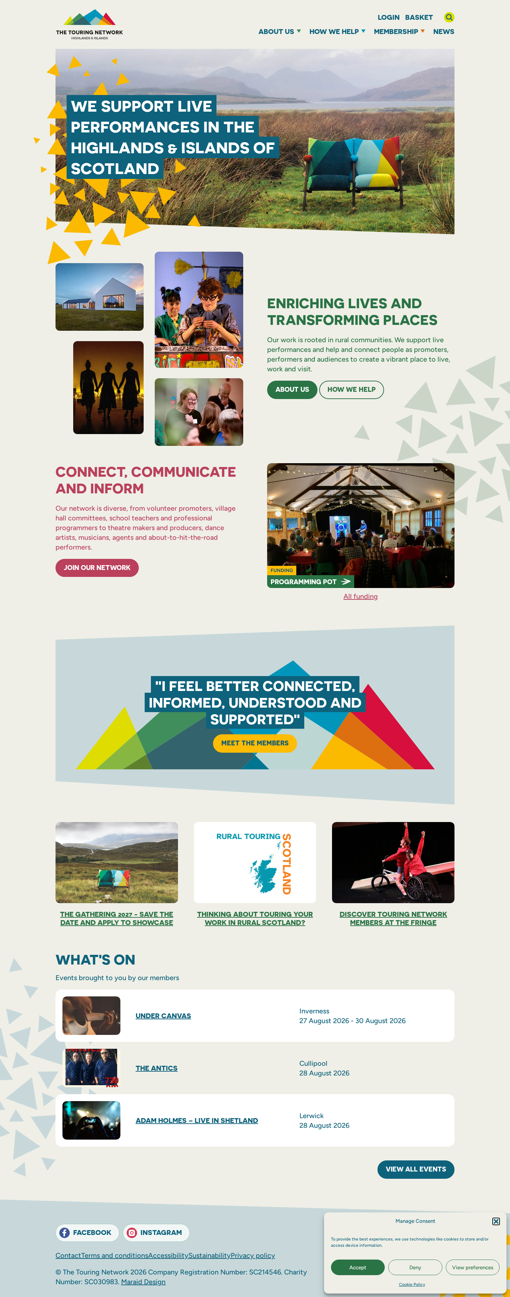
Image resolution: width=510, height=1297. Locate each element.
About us (276, 31)
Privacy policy (253, 1255)
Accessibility (168, 1255)
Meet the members (255, 743)
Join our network (97, 567)
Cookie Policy (412, 1284)
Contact (68, 1255)
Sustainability (209, 1255)
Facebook (92, 1232)
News (443, 31)
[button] (496, 1221)
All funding (360, 596)
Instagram (161, 1232)
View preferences (472, 1267)
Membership (396, 31)
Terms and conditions (114, 1255)
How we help (334, 31)
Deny (415, 1267)
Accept (357, 1267)
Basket (419, 17)
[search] (449, 17)
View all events (416, 1169)
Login (389, 17)
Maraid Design (143, 1282)
